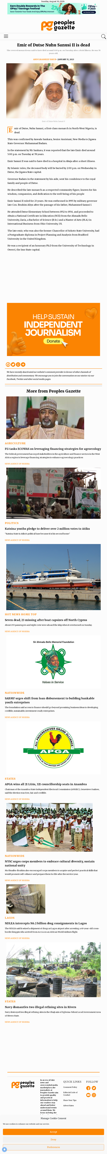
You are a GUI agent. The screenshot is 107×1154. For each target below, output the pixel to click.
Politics (12, 523)
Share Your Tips (69, 1100)
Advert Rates (68, 1106)
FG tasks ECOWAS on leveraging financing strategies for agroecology (53, 449)
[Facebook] (8, 364)
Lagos (10, 917)
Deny (53, 1139)
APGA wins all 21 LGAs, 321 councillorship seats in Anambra (46, 784)
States (10, 778)
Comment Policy (70, 1087)
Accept (53, 1132)
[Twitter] (13, 364)
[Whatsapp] (18, 364)
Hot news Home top (21, 614)
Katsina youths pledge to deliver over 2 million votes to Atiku (47, 528)
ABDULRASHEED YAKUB (44, 59)
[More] (23, 364)
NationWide (15, 692)
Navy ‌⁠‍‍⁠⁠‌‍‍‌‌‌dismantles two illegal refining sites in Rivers (40, 1007)
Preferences (53, 1147)
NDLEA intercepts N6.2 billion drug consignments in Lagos (46, 923)
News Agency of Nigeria (17, 464)
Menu (6, 37)
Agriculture (15, 443)
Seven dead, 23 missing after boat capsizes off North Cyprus (46, 620)
